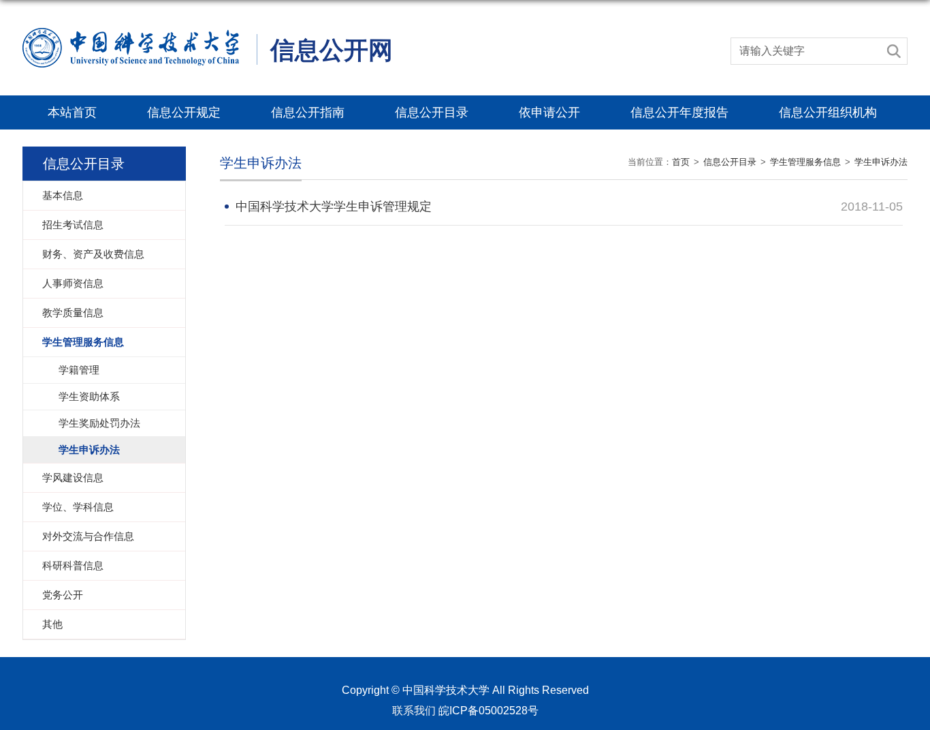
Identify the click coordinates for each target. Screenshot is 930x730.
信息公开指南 (307, 112)
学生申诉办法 (881, 162)
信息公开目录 (431, 112)
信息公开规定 (184, 112)
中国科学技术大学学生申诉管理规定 (334, 206)
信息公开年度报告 (679, 112)
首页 (681, 162)
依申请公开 (549, 112)
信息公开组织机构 (828, 112)
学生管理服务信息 (805, 162)
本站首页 (72, 112)
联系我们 (414, 710)
